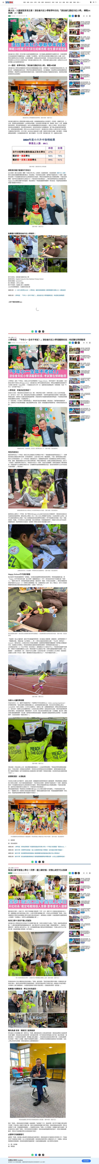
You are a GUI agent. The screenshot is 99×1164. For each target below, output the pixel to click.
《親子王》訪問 (60, 173)
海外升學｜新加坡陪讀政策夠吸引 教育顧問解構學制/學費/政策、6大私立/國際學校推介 (40, 856)
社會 (82, 70)
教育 (12, 8)
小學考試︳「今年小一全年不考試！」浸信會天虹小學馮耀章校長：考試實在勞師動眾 (39, 295)
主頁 (9, 8)
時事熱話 (82, 40)
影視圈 (82, 25)
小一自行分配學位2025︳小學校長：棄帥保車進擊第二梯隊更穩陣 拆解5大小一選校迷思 (40, 290)
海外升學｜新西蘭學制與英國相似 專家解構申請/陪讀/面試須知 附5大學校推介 (37, 853)
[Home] (9, 2)
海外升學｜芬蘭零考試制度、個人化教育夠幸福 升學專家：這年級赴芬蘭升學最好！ (39, 850)
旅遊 (82, 63)
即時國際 (82, 85)
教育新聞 (17, 867)
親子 (16, 8)
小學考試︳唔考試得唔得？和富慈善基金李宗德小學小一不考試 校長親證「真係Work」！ (40, 846)
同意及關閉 (86, 1160)
